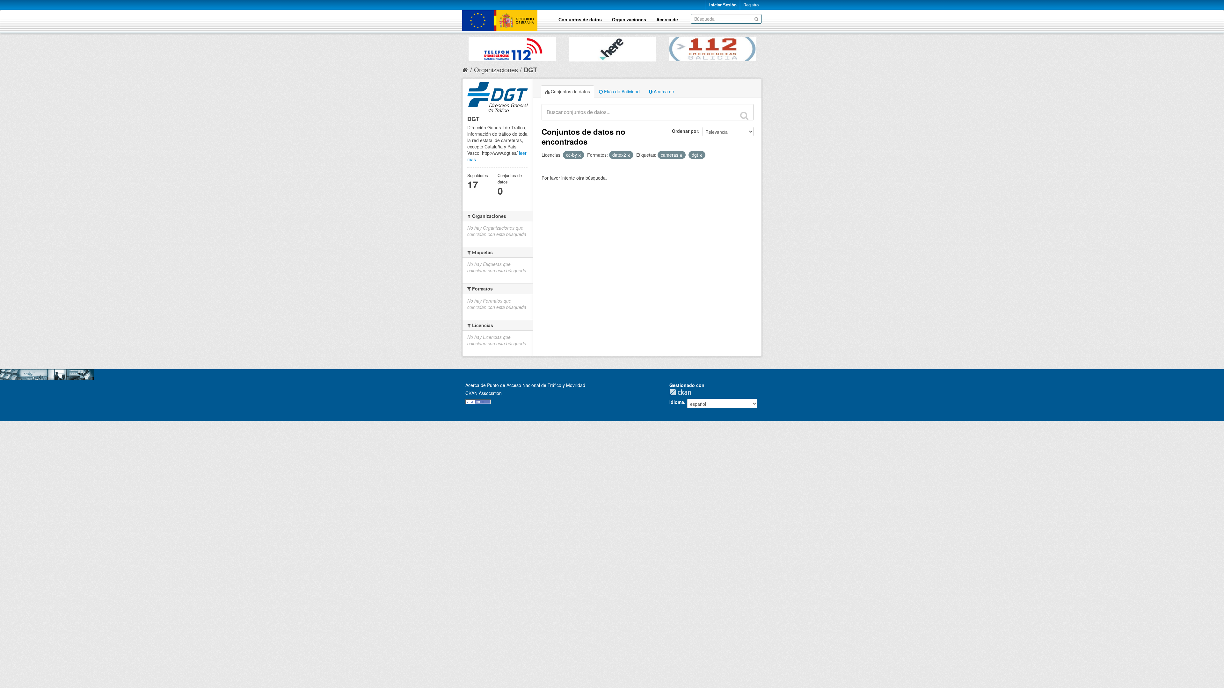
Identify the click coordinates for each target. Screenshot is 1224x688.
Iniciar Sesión (723, 5)
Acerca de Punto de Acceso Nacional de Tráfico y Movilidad (525, 385)
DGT (530, 69)
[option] (482, 47)
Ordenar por (685, 131)
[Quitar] (579, 155)
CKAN (681, 392)
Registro (751, 5)
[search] (744, 115)
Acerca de (667, 19)
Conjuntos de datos (580, 19)
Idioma (676, 402)
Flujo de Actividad (621, 91)
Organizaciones (629, 19)
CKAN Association (483, 393)
